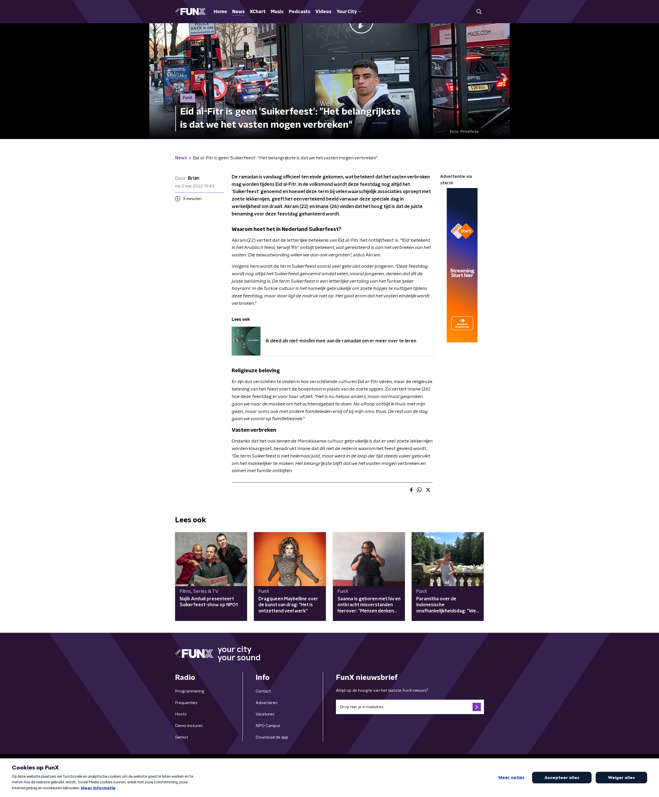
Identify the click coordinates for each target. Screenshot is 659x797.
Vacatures (265, 714)
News (238, 12)
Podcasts (299, 12)
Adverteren (267, 703)
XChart (258, 12)
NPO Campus (268, 726)
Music (277, 12)
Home (220, 12)
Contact (263, 691)
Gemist (181, 737)
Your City (346, 12)
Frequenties (186, 703)
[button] (479, 11)
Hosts (181, 714)
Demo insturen (189, 726)
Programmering (189, 691)
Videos (323, 12)
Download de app (272, 737)
